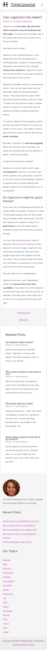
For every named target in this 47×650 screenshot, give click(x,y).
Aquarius (7, 560)
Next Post (23, 320)
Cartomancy (8, 573)
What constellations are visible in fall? (20, 530)
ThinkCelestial (23, 4)
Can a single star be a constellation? (19, 525)
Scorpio (6, 615)
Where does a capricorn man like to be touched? (22, 438)
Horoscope (8, 594)
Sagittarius (7, 611)
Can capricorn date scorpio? (19, 342)
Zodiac (6, 632)
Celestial (7, 577)
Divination (7, 585)
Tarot (5, 619)
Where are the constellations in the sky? (21, 521)
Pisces (6, 606)
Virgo (5, 628)
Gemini (6, 590)
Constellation (9, 581)
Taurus (6, 623)
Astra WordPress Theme (23, 644)
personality (26, 240)
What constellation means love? (17, 542)
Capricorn (7, 21)
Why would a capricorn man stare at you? (23, 372)
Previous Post (23, 313)
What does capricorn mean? (19, 403)
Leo (4, 598)
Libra (5, 602)
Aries (5, 564)
